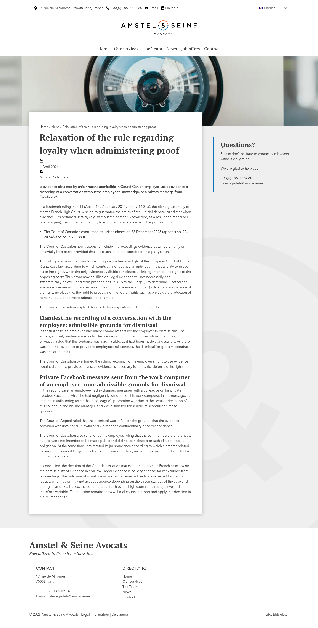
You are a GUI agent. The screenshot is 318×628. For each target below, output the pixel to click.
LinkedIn (171, 8)
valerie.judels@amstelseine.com (246, 183)
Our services (126, 49)
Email (153, 8)
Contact (212, 49)
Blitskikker (281, 615)
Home (104, 49)
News (172, 49)
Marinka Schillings (54, 177)
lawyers (283, 154)
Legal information (95, 615)
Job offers (190, 49)
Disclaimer (120, 615)
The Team (152, 49)
